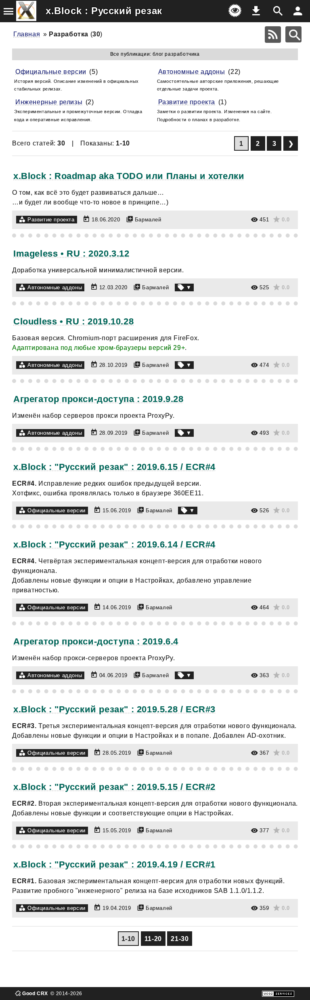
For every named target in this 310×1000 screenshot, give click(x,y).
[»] (290, 143)
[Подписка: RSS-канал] (273, 34)
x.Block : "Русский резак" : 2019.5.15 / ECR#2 (114, 787)
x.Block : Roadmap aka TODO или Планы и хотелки (129, 176)
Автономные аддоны (191, 71)
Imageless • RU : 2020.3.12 (71, 253)
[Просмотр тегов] (184, 287)
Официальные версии (50, 71)
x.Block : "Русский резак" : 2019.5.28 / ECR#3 (114, 709)
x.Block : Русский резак (104, 10)
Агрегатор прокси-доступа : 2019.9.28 (98, 399)
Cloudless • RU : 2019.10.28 (73, 321)
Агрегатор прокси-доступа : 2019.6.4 (95, 641)
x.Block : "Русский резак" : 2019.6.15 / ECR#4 (114, 467)
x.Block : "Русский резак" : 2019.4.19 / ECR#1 (114, 864)
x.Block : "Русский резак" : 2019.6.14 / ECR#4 (114, 544)
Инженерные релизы (48, 102)
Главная (26, 34)
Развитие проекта (187, 102)
